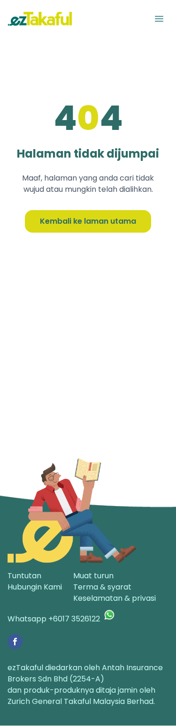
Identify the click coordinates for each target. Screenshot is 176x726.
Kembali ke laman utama (88, 221)
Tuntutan (24, 575)
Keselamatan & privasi (114, 598)
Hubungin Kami (35, 587)
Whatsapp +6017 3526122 (54, 618)
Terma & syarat (102, 587)
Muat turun (93, 575)
